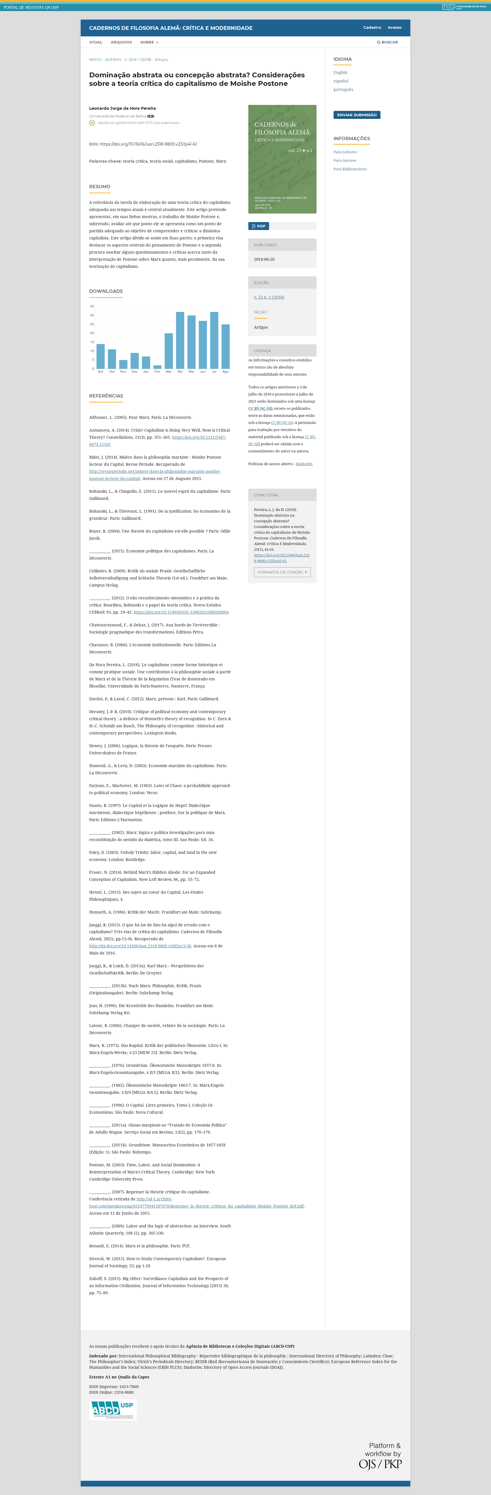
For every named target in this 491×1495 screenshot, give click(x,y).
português (343, 89)
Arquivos (121, 42)
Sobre (147, 42)
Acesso (395, 27)
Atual (95, 42)
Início (95, 59)
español (341, 81)
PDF (260, 226)
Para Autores (345, 160)
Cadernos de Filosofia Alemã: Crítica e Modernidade (171, 28)
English (341, 72)
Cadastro (372, 27)
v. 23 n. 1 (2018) (137, 59)
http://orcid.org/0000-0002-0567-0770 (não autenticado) (138, 123)
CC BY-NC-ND (260, 408)
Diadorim (304, 463)
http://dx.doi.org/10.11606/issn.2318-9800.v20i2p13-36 (140, 946)
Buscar (389, 42)
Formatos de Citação (280, 572)
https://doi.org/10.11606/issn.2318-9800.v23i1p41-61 (148, 144)
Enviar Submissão (357, 115)
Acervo (113, 59)
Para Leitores (345, 151)
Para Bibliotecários (350, 168)
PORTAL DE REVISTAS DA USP (31, 8)
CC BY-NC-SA (282, 422)
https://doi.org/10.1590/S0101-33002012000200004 (181, 612)
